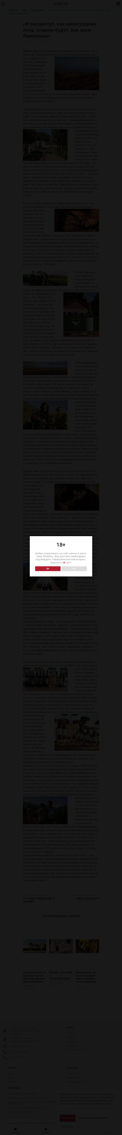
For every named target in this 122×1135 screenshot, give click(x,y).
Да (48, 569)
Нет (74, 569)
